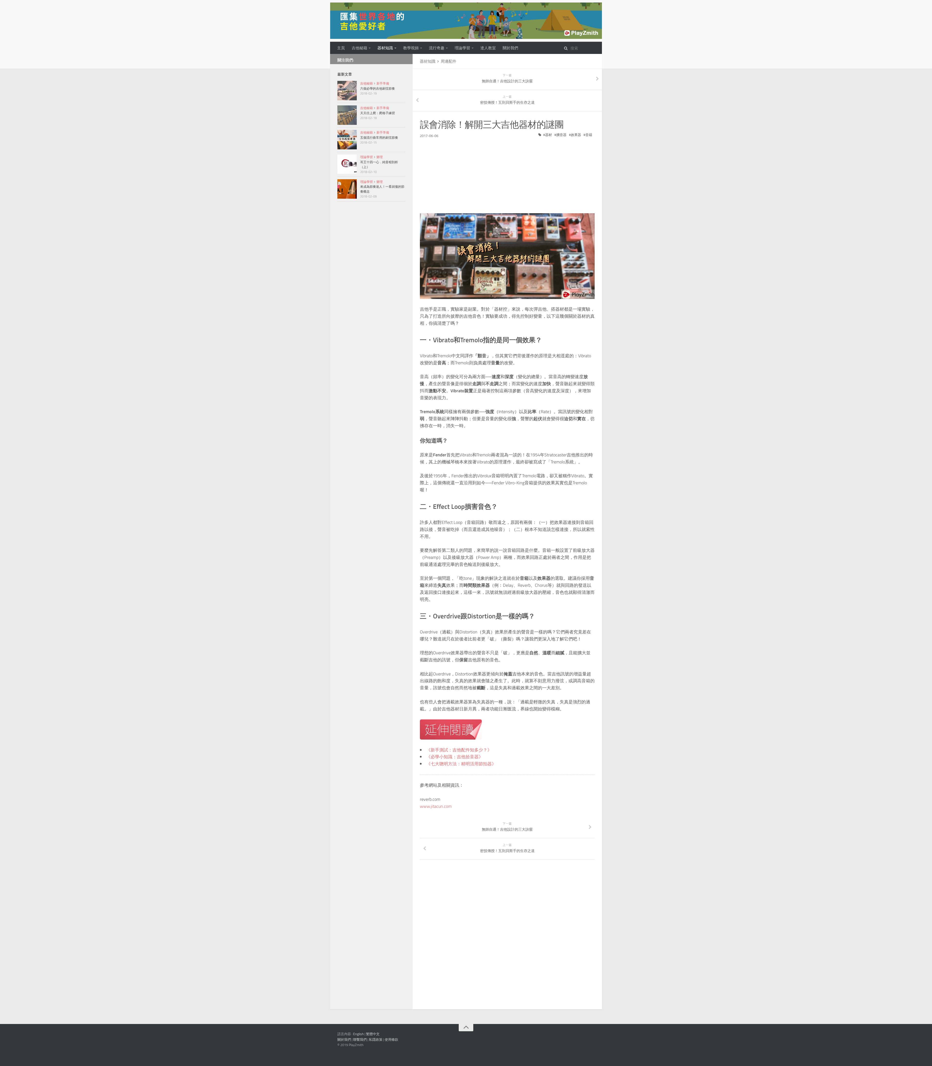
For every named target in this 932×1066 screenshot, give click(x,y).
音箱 (588, 134)
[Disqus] (507, 937)
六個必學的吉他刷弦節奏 (377, 88)
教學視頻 (411, 48)
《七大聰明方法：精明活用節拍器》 (461, 763)
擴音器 (561, 134)
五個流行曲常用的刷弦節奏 (379, 137)
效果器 (576, 134)
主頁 (341, 48)
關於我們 (510, 48)
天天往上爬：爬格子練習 (377, 113)
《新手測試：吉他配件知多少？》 (459, 750)
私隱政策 (376, 1039)
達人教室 (488, 48)
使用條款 (391, 1039)
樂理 (379, 156)
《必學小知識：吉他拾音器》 (454, 756)
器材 (548, 134)
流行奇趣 (436, 48)
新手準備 (382, 83)
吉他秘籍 (359, 48)
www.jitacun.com (436, 806)
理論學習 (462, 48)
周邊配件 (448, 61)
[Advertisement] (507, 172)
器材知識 (385, 48)
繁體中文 (373, 1033)
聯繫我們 (360, 1039)
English (358, 1033)
